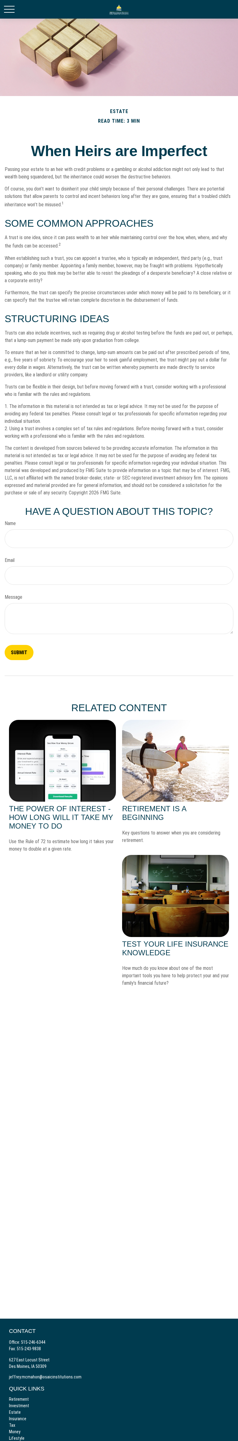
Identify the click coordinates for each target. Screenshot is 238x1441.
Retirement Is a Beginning (154, 812)
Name (10, 523)
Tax (12, 1425)
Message (13, 597)
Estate (15, 1412)
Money (14, 1431)
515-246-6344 (33, 1342)
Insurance (17, 1418)
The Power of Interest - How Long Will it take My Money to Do (61, 817)
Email (10, 560)
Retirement (19, 1399)
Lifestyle (16, 1438)
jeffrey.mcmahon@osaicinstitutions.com (45, 1376)
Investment (19, 1405)
